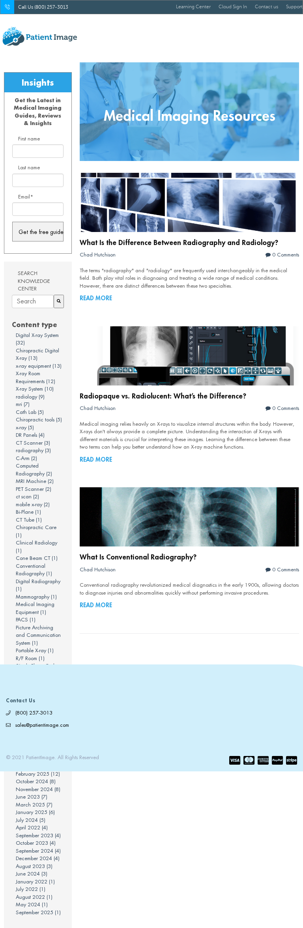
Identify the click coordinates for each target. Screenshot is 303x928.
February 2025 (38, 774)
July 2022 (30, 889)
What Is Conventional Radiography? (138, 556)
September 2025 (38, 912)
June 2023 (31, 796)
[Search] (59, 301)
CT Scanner (33, 443)
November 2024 (38, 789)
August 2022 (34, 897)
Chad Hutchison (98, 254)
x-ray (25, 427)
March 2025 (34, 804)
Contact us (266, 6)
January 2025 (35, 812)
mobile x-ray (33, 504)
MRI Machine (35, 481)
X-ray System (35, 388)
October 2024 (36, 781)
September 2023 (38, 835)
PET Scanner (33, 489)
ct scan (27, 496)
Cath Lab (30, 412)
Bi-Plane (28, 512)
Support (294, 6)
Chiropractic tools (39, 419)
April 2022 (32, 827)
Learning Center (193, 6)
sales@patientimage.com (42, 725)
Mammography (36, 596)
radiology (30, 396)
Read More (96, 298)
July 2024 (30, 820)
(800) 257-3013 (33, 712)
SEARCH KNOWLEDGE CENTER (34, 281)
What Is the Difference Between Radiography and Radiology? (179, 242)
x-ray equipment (39, 366)
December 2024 (38, 858)
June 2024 (31, 873)
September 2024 (38, 851)
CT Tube (29, 519)
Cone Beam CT (37, 558)
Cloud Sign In (233, 6)
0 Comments (285, 254)
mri (23, 404)
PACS (26, 619)
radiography (33, 450)
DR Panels (30, 435)
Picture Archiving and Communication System (38, 635)
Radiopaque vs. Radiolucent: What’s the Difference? (163, 395)
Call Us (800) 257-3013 (43, 7)
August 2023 (34, 866)
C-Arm (26, 458)
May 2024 (32, 904)
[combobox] (33, 301)
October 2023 (36, 843)
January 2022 (35, 881)
